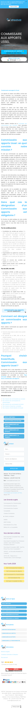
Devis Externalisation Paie (13, 421)
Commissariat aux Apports (10, 506)
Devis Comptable (10, 417)
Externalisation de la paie (10, 524)
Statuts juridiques (9, 516)
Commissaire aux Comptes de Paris (13, 493)
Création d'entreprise (9, 513)
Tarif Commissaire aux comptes (14, 568)
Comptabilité (7, 511)
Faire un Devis (13, 6)
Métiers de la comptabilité (10, 527)
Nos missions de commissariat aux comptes (14, 399)
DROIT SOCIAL (7, 522)
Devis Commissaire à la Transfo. (12, 436)
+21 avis (14, 59)
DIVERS (5, 519)
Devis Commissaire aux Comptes (12, 425)
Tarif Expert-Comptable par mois (14, 581)
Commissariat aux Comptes (11, 508)
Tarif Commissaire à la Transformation (14, 574)
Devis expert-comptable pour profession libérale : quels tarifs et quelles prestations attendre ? (14, 542)
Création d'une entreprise (9, 629)
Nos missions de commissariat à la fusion (13, 404)
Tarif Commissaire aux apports (14, 571)
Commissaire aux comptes (9, 633)
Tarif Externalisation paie (14, 577)
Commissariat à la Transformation (12, 503)
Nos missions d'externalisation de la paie (13, 408)
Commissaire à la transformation (11, 640)
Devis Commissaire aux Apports (10, 378)
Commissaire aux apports (8, 636)
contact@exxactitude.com (13, 480)
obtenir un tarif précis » (14, 53)
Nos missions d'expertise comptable (12, 406)
